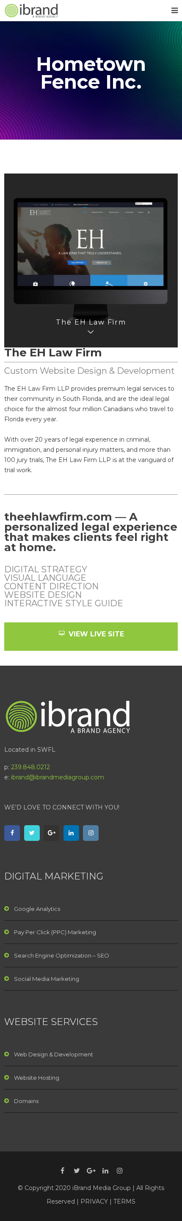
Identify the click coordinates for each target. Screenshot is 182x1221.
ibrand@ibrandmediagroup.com (57, 777)
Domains (26, 1101)
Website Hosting (36, 1077)
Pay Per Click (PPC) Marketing (55, 932)
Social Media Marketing (46, 978)
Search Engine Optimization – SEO (61, 955)
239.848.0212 (30, 767)
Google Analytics (37, 908)
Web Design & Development (53, 1054)
